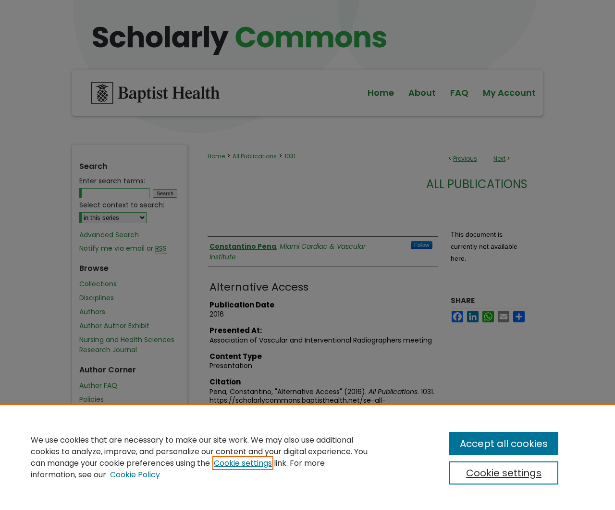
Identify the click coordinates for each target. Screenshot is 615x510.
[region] (307, 457)
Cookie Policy (135, 474)
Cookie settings (243, 463)
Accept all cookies (504, 443)
